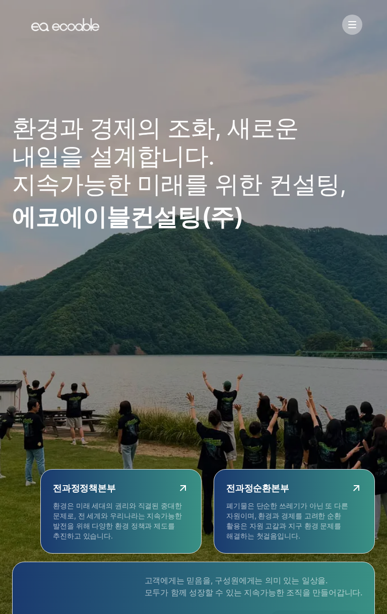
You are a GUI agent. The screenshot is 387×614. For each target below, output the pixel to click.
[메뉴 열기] (352, 25)
